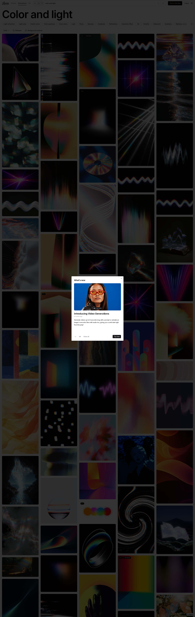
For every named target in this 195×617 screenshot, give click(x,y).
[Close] (121, 278)
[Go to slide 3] (97, 308)
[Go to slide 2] (95, 308)
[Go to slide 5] (100, 308)
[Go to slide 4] (99, 308)
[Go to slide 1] (94, 308)
